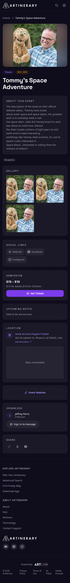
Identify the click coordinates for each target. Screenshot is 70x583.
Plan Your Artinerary (14, 475)
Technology (9, 522)
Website (17, 251)
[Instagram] (22, 547)
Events (6, 18)
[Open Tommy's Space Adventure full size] (35, 45)
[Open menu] (64, 5)
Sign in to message (25, 424)
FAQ (5, 512)
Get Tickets (37, 293)
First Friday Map (12, 485)
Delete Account (59, 572)
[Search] (57, 5)
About (6, 506)
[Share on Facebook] (26, 447)
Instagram (18, 259)
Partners (7, 517)
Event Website (37, 392)
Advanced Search (12, 480)
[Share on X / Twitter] (17, 447)
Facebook (37, 251)
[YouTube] (6, 547)
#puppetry (9, 159)
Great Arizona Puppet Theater (32, 334)
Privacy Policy (23, 572)
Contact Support (12, 528)
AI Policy (48, 572)
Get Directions (22, 342)
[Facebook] (14, 547)
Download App (11, 491)
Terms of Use (37, 572)
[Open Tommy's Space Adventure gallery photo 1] (20, 189)
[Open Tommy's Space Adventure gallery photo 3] (20, 218)
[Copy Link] (9, 447)
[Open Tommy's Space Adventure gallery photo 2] (50, 189)
